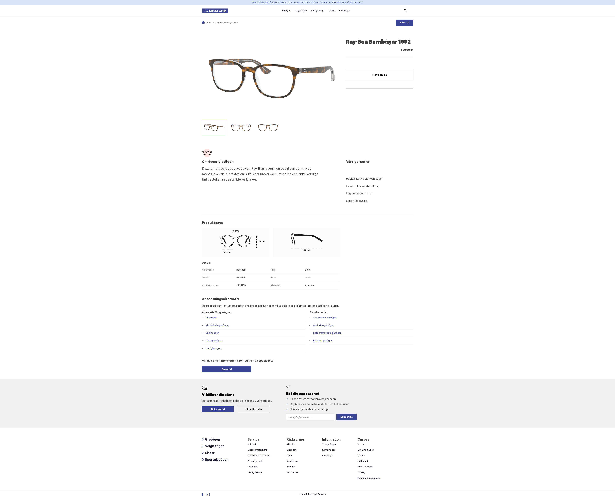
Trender (291, 467)
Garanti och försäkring (259, 456)
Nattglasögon (213, 348)
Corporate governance (369, 478)
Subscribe (346, 417)
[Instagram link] (208, 494)
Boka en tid (218, 409)
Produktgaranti (255, 461)
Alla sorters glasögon (325, 318)
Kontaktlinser (293, 461)
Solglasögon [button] (300, 11)
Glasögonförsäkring (257, 450)
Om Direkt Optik (366, 450)
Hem (208, 23)
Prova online (379, 75)
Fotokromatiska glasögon (327, 333)
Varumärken (293, 472)
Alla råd (290, 444)
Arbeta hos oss (365, 467)
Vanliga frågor (329, 444)
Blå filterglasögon (322, 341)
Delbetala (252, 467)
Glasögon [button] (286, 11)
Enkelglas (211, 318)
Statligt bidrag (255, 472)
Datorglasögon (214, 341)
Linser (208, 453)
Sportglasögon (215, 460)
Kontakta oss (328, 450)
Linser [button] (332, 11)
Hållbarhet (363, 461)
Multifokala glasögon (217, 326)
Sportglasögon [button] (318, 11)
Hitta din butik (253, 409)
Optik (289, 456)
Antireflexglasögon (323, 326)
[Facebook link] (202, 494)
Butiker (361, 444)
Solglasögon (212, 333)
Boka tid (404, 23)
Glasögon (211, 440)
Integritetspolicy (308, 494)
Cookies (322, 494)
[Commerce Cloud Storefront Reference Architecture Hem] (215, 10)
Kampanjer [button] (344, 11)
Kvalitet (361, 456)
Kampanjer (327, 456)
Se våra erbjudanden (353, 2)
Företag (361, 472)
